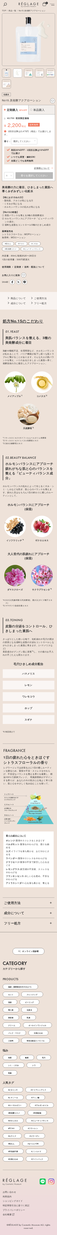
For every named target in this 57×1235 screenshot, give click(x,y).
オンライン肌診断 (30, 951)
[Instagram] (51, 1181)
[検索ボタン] (5, 4)
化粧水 (6, 94)
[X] (18, 282)
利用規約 (7, 1196)
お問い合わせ (9, 1191)
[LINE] (24, 282)
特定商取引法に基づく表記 (16, 1205)
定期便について (42, 167)
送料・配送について (34, 266)
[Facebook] (12, 282)
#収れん (8, 243)
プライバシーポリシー (14, 1209)
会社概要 (7, 1214)
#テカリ (21, 243)
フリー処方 (40, 303)
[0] (44, 4)
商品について (18, 298)
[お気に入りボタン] (52, 100)
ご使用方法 (40, 298)
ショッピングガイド (13, 1200)
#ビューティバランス (31, 249)
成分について (18, 303)
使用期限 (6, 266)
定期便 (17, 266)
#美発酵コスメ (11, 249)
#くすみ (34, 243)
